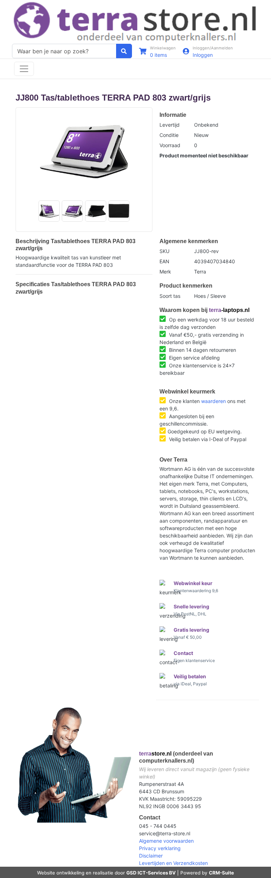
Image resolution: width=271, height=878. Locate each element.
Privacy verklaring (160, 848)
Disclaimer (151, 856)
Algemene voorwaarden (166, 841)
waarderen (213, 401)
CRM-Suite (221, 873)
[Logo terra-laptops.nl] (135, 21)
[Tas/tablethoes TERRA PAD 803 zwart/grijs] (84, 152)
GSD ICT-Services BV (151, 873)
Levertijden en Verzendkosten (173, 863)
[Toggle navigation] (24, 69)
